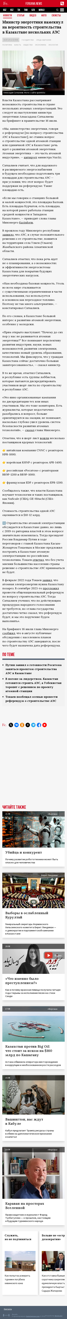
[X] (11, 725)
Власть (17, 45)
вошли (44, 438)
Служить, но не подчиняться (18, 1237)
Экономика (40, 45)
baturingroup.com (33, 1316)
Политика (7, 45)
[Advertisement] (33, 768)
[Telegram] (33, 725)
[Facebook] (39, 725)
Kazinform (26, 222)
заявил (47, 580)
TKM (26, 10)
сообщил (8, 633)
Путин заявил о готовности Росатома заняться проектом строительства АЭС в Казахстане (33, 669)
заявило (8, 234)
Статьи (20, 15)
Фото (44, 15)
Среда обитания (43, 40)
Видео (33, 15)
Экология (53, 45)
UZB (33, 10)
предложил (51, 588)
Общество (28, 45)
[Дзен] (28, 725)
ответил (38, 560)
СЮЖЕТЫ (56, 15)
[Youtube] (44, 725)
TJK (18, 10)
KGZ (12, 10)
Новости (7, 15)
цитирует (30, 157)
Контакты (8, 1309)
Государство (28, 40)
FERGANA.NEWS (34, 3)
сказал (29, 430)
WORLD (41, 10)
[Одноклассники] (22, 725)
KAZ (4, 10)
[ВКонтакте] (16, 725)
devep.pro (58, 1316)
